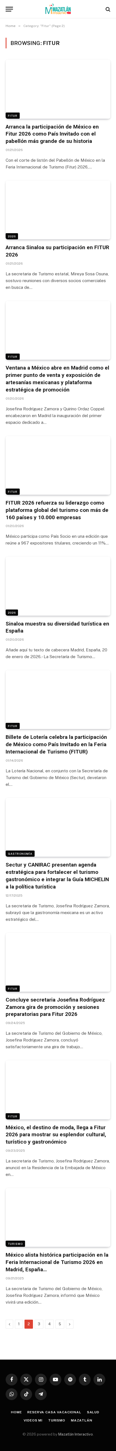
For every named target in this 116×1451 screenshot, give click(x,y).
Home (16, 1412)
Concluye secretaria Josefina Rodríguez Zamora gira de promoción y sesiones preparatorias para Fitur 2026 (55, 1007)
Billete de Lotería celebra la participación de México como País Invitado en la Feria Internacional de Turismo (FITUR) (56, 744)
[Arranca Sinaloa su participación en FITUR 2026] (58, 210)
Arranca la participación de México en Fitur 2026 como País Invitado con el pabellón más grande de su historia (52, 134)
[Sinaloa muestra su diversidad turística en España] (58, 586)
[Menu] (9, 9)
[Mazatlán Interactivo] (58, 9)
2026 (12, 236)
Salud (93, 1412)
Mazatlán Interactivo (75, 1434)
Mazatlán (81, 1420)
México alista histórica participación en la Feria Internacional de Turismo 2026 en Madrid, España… (57, 1262)
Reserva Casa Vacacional (54, 1412)
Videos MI (33, 1420)
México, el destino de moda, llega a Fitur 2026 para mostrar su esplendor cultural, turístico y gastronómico (56, 1134)
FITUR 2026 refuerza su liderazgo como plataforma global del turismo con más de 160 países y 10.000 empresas (57, 510)
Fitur (12, 115)
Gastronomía (20, 853)
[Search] (107, 9)
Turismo (15, 1243)
